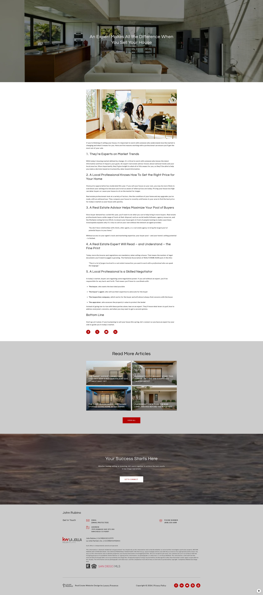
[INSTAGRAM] (176, 585)
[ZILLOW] (198, 585)
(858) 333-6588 (170, 522)
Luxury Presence (110, 585)
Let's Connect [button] (131, 479)
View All (131, 420)
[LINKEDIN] (182, 585)
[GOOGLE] (193, 585)
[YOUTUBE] (187, 585)
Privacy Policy (160, 585)
